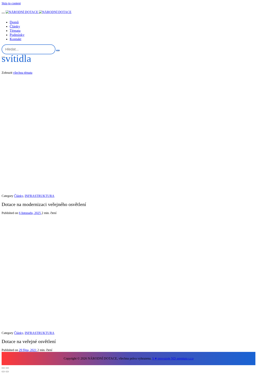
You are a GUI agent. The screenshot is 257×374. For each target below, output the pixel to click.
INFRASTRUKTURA (39, 196)
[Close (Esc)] (3, 368)
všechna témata (22, 72)
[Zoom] (7, 368)
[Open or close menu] (3, 13)
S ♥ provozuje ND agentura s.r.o (173, 358)
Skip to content (11, 3)
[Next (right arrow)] (7, 371)
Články (18, 196)
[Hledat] (57, 50)
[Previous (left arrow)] (3, 371)
